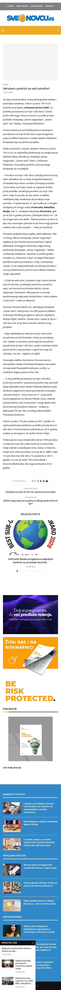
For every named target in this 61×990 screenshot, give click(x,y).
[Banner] (30, 692)
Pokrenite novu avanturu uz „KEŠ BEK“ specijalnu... (24, 981)
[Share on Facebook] (37, 481)
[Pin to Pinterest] (44, 481)
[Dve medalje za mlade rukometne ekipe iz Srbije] (12, 826)
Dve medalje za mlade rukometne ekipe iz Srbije (40, 823)
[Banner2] (30, 614)
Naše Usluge (22, 6)
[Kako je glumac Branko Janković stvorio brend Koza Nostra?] (12, 887)
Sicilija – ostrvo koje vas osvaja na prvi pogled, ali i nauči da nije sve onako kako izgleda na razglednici (40, 948)
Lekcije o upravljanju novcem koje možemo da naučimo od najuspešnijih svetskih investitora (39, 808)
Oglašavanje (37, 6)
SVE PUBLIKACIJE (12, 767)
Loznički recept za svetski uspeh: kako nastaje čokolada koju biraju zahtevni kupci (39, 842)
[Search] (58, 30)
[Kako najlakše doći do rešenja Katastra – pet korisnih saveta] (12, 905)
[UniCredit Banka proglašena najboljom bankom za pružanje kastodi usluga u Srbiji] (30, 537)
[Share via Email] (47, 481)
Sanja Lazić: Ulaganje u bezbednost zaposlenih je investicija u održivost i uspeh (39, 929)
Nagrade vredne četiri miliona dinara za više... (16, 949)
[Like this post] (35, 481)
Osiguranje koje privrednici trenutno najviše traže (23, 965)
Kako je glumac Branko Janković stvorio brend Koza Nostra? (40, 884)
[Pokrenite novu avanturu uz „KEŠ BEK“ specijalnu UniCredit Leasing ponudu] (8, 981)
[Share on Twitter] (41, 481)
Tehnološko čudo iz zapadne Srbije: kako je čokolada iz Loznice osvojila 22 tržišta (38, 965)
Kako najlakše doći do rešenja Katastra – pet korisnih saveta (40, 902)
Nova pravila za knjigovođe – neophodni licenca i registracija (40, 866)
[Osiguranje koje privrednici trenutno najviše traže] (8, 963)
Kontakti (49, 6)
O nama (10, 6)
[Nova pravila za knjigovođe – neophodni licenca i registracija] (12, 869)
